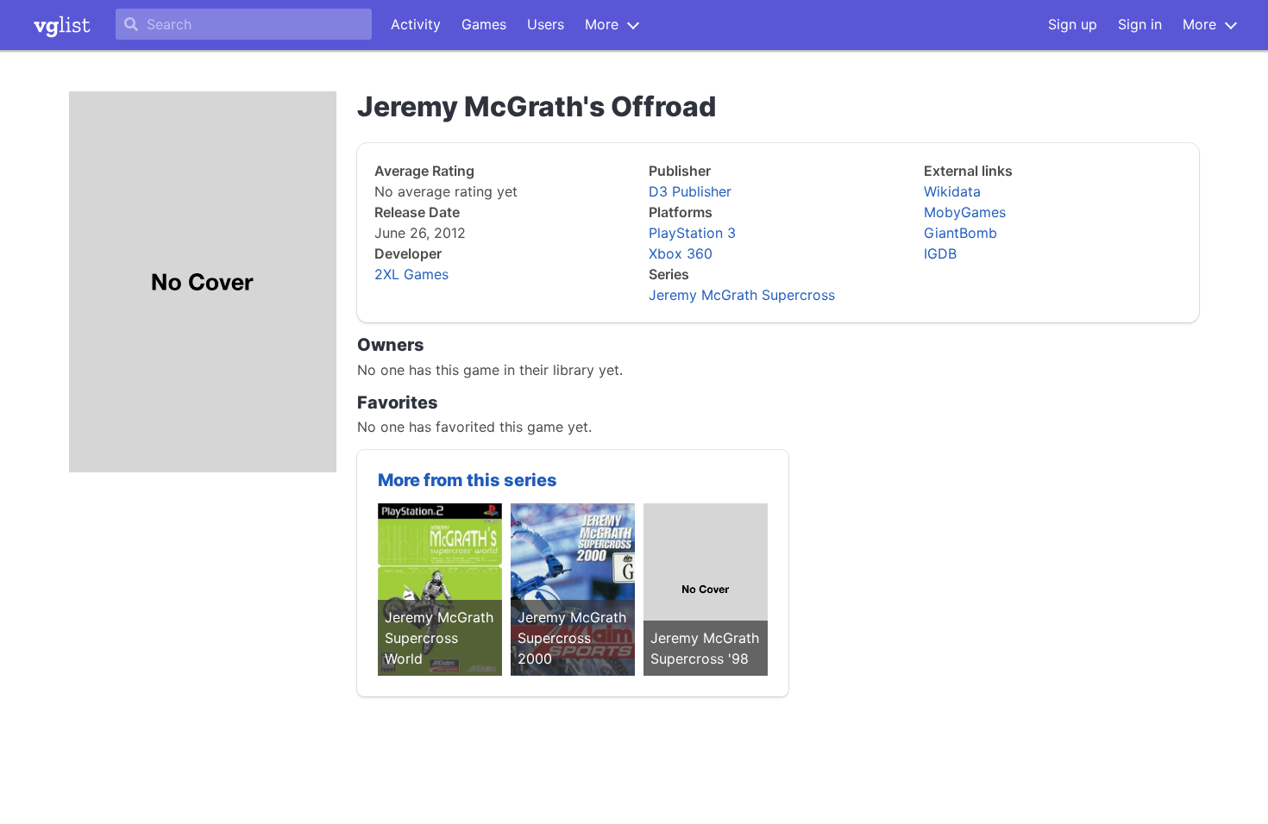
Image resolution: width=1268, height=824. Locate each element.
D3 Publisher (690, 191)
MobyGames (965, 212)
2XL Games (411, 274)
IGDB (940, 253)
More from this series (467, 480)
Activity (416, 24)
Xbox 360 (680, 253)
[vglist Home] (62, 25)
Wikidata (952, 191)
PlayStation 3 (692, 232)
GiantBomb (960, 232)
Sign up (1072, 24)
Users (545, 24)
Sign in (1140, 24)
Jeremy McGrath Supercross (742, 294)
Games (483, 24)
